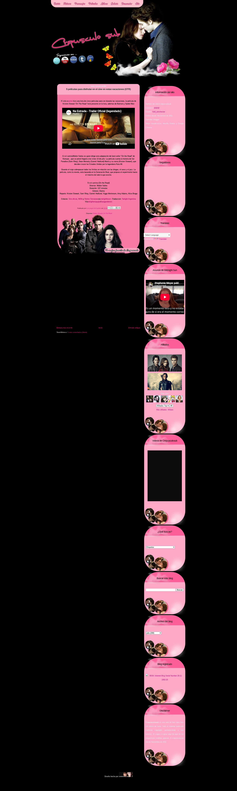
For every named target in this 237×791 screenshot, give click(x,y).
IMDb (80, 199)
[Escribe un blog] (111, 207)
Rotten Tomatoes (91, 199)
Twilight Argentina (129, 199)
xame (70, 101)
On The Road (107, 213)
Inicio (100, 328)
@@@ (156, 108)
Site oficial (73, 199)
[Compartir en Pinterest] (119, 207)
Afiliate (170, 410)
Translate (163, 239)
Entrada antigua (134, 328)
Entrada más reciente (65, 328)
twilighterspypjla (94, 202)
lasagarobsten (106, 202)
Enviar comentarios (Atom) (77, 332)
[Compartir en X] (114, 207)
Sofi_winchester (158, 112)
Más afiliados (161, 410)
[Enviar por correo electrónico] (109, 207)
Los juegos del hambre (94, 208)
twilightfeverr (106, 199)
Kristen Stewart (98, 213)
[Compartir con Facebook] (116, 207)
